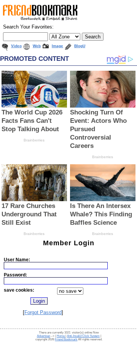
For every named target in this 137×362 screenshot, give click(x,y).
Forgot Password (43, 312)
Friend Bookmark (66, 339)
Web (37, 46)
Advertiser (43, 336)
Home (61, 336)
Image (57, 46)
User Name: (17, 259)
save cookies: (19, 289)
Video (16, 46)
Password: (15, 274)
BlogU (79, 46)
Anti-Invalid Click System (83, 336)
